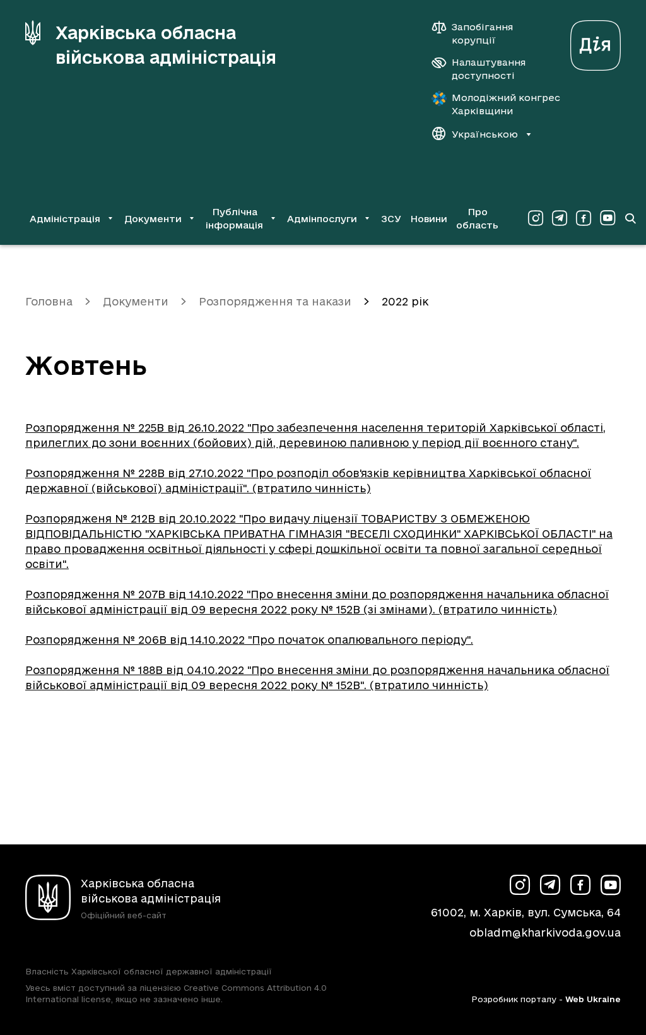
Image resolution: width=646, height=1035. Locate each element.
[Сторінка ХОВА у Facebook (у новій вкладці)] (583, 218)
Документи (135, 301)
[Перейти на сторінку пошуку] (630, 218)
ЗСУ (391, 218)
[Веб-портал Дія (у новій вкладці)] (595, 42)
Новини (428, 218)
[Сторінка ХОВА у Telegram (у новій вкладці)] (559, 218)
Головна (49, 301)
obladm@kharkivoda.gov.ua (545, 932)
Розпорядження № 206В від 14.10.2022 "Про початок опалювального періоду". (249, 640)
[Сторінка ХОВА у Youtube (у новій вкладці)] (607, 218)
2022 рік (405, 301)
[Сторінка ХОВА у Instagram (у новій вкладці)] (535, 218)
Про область (477, 218)
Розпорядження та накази (275, 301)
